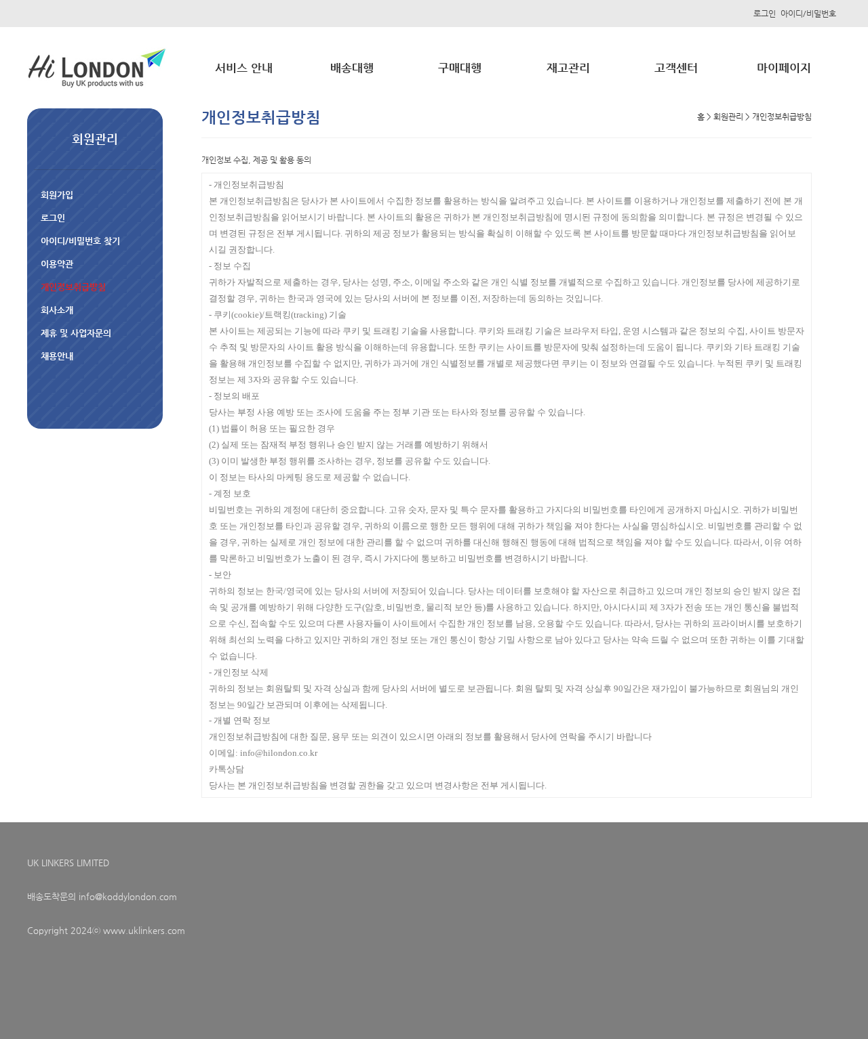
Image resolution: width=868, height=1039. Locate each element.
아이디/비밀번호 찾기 (80, 241)
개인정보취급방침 (73, 287)
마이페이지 (784, 68)
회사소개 (57, 310)
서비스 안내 (244, 68)
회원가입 (57, 195)
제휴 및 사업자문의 (76, 333)
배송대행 (352, 68)
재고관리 (568, 68)
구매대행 (459, 68)
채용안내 (57, 356)
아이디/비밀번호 (808, 13)
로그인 (764, 13)
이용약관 (57, 264)
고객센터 (676, 68)
